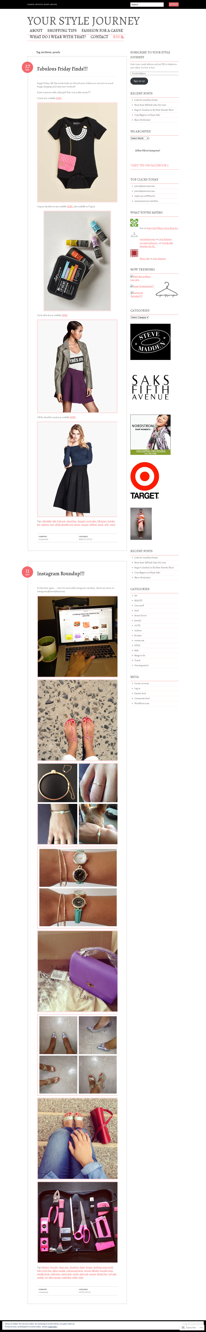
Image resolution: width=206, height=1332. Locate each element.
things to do (139, 655)
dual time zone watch (103, 1267)
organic (84, 524)
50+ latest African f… (149, 243)
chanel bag (71, 521)
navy (52, 524)
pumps (92, 1274)
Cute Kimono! (165, 239)
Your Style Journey (83, 21)
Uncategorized (141, 665)
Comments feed (142, 698)
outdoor (138, 630)
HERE (58, 98)
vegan (112, 524)
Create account (141, 683)
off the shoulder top (64, 524)
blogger (45, 1267)
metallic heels (43, 1274)
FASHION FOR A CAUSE (102, 31)
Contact (99, 37)
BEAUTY (82, 539)
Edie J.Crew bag (44, 1270)
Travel (137, 660)
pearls (100, 524)
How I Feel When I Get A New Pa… (162, 228)
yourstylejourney (147, 239)
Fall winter (102, 521)
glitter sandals (58, 1270)
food (136, 610)
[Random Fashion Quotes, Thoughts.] (167, 288)
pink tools (84, 1274)
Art (135, 595)
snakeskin (66, 1277)
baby (54, 521)
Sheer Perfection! (142, 119)
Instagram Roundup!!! (60, 573)
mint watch (66, 1274)
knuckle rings (106, 1270)
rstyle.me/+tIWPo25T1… (145, 196)
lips (38, 524)
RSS (116, 37)
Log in (137, 688)
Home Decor (140, 615)
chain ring (63, 1267)
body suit (61, 521)
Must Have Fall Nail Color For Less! (150, 105)
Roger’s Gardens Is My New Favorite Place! (154, 110)
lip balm (111, 521)
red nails (112, 1274)
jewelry (137, 620)
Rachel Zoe (102, 1274)
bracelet (54, 1267)
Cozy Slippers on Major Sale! (147, 114)
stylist (74, 1277)
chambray (74, 1267)
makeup (45, 524)
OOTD (81, 1292)
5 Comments (43, 539)
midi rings (55, 1274)
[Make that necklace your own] (142, 279)
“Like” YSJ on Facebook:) (149, 165)
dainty (82, 1267)
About (36, 31)
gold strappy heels (74, 1270)
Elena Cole (145, 258)
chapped (81, 521)
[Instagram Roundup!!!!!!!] (142, 295)
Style (136, 650)
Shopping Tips (62, 31)
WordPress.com (141, 703)
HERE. (70, 206)
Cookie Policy (52, 1326)
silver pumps (55, 1277)
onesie (77, 524)
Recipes (138, 635)
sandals (40, 1277)
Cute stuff (139, 605)
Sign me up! (139, 81)
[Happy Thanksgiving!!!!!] (142, 287)
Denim (89, 1267)
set (46, 1277)
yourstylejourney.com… (145, 186)
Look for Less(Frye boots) (146, 100)
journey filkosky (91, 1270)
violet (81, 1277)
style (106, 524)
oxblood (93, 524)
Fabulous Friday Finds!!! (62, 68)
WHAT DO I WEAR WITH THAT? (58, 37)
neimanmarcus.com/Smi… (146, 201)
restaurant (139, 640)
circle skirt (91, 521)
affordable (46, 521)
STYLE (89, 539)
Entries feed (140, 693)
